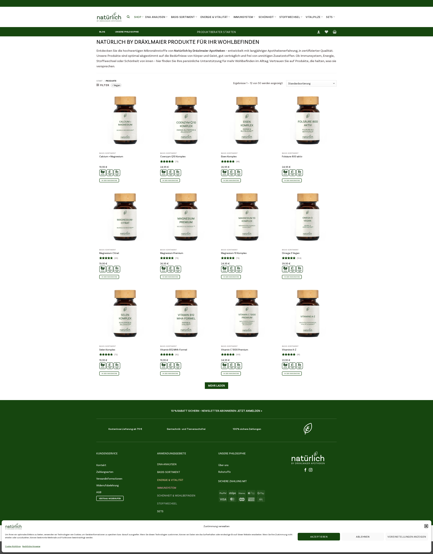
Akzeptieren (318, 536)
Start (99, 80)
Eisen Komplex (229, 156)
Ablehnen (363, 536)
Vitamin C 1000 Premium (234, 349)
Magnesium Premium (171, 253)
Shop (137, 16)
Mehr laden (216, 385)
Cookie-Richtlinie (13, 546)
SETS (160, 511)
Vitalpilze (313, 16)
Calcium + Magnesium (111, 156)
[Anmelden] (318, 32)
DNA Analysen (155, 16)
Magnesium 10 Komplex (234, 253)
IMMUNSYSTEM (166, 487)
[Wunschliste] (326, 32)
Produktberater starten (216, 32)
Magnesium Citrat (109, 253)
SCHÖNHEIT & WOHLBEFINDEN (176, 495)
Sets (329, 16)
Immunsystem (243, 16)
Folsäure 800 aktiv (292, 156)
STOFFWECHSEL (167, 503)
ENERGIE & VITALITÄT (170, 479)
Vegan (117, 85)
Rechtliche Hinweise (31, 546)
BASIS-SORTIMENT (168, 471)
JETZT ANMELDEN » (249, 410)
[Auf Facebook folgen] (305, 470)
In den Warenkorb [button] (109, 180)
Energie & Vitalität (214, 16)
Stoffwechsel (289, 16)
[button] (426, 526)
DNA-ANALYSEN (167, 464)
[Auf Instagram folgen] (310, 470)
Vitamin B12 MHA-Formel (173, 349)
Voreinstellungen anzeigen (407, 536)
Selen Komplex (107, 349)
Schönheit (266, 16)
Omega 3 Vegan (291, 253)
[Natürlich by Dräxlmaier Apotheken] (109, 17)
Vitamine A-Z (289, 349)
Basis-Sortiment (183, 16)
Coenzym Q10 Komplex (173, 156)
